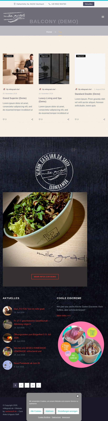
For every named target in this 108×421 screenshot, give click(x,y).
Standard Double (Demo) (87, 94)
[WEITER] (38, 385)
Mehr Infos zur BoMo (45, 277)
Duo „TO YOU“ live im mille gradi (29, 309)
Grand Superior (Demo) (15, 98)
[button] (77, 396)
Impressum (66, 417)
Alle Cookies (36, 411)
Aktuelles (88, 4)
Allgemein (8, 56)
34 (33, 385)
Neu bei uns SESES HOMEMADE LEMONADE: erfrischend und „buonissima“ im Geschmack (30, 351)
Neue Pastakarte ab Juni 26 (27, 363)
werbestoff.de (11, 411)
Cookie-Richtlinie (44, 417)
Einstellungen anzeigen (68, 411)
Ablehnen (50, 411)
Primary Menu (102, 17)
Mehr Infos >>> (64, 316)
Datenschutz (56, 417)
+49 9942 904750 (58, 4)
